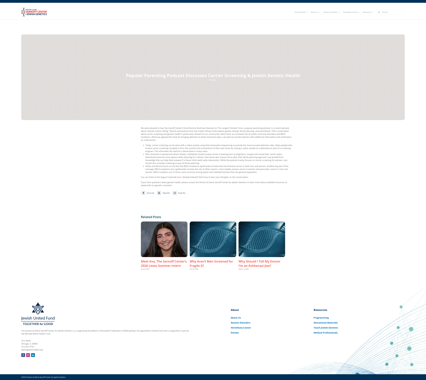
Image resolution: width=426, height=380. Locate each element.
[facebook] (23, 355)
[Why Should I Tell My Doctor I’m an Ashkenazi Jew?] (262, 239)
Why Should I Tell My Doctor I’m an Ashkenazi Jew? (259, 263)
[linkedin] (33, 355)
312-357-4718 (27, 346)
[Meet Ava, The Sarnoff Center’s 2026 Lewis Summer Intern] (164, 239)
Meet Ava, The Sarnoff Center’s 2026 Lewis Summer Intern (164, 263)
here (179, 177)
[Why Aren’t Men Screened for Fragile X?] (213, 239)
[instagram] (28, 355)
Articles (213, 80)
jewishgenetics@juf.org (32, 349)
